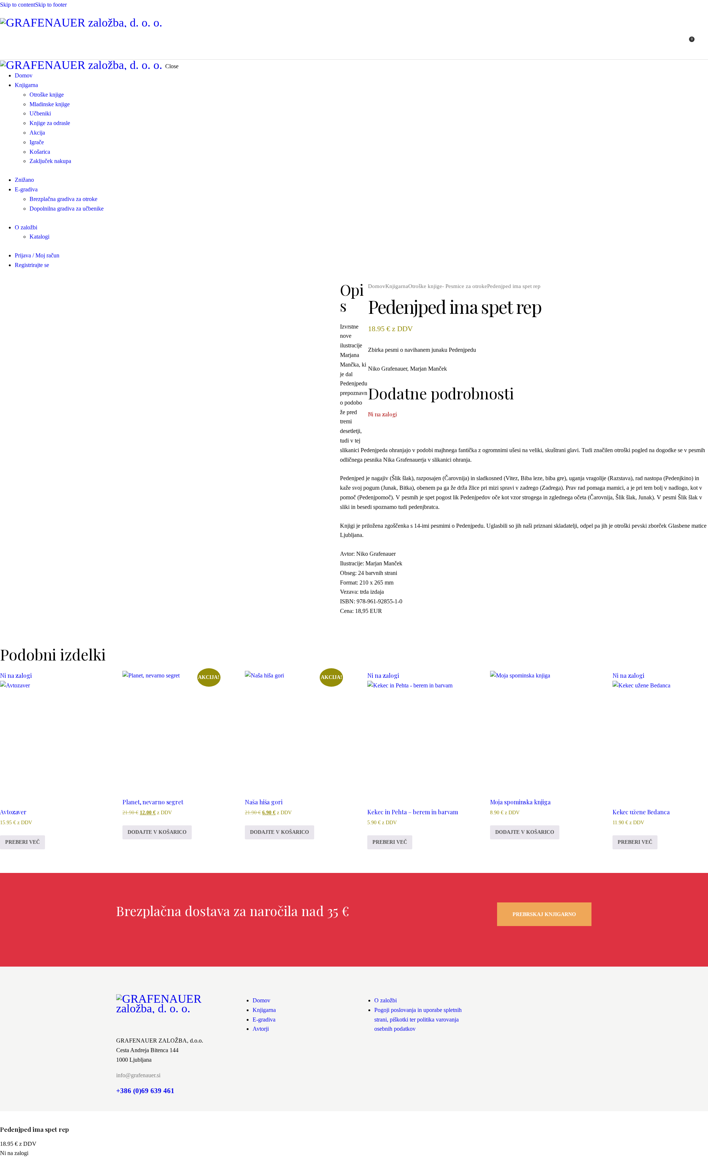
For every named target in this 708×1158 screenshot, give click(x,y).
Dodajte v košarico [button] (157, 832)
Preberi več (22, 842)
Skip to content (17, 4)
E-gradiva (264, 1019)
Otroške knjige (425, 286)
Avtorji (261, 1029)
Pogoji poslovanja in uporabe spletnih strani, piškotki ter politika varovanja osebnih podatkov (418, 1019)
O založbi (385, 1000)
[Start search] (704, 43)
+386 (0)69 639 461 (145, 1091)
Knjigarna (396, 286)
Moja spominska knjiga (520, 802)
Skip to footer (51, 4)
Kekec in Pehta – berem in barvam (412, 812)
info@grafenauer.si (138, 1075)
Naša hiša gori (263, 802)
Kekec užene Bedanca (641, 812)
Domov (376, 286)
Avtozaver (13, 812)
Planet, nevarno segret (152, 802)
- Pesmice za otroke (464, 286)
